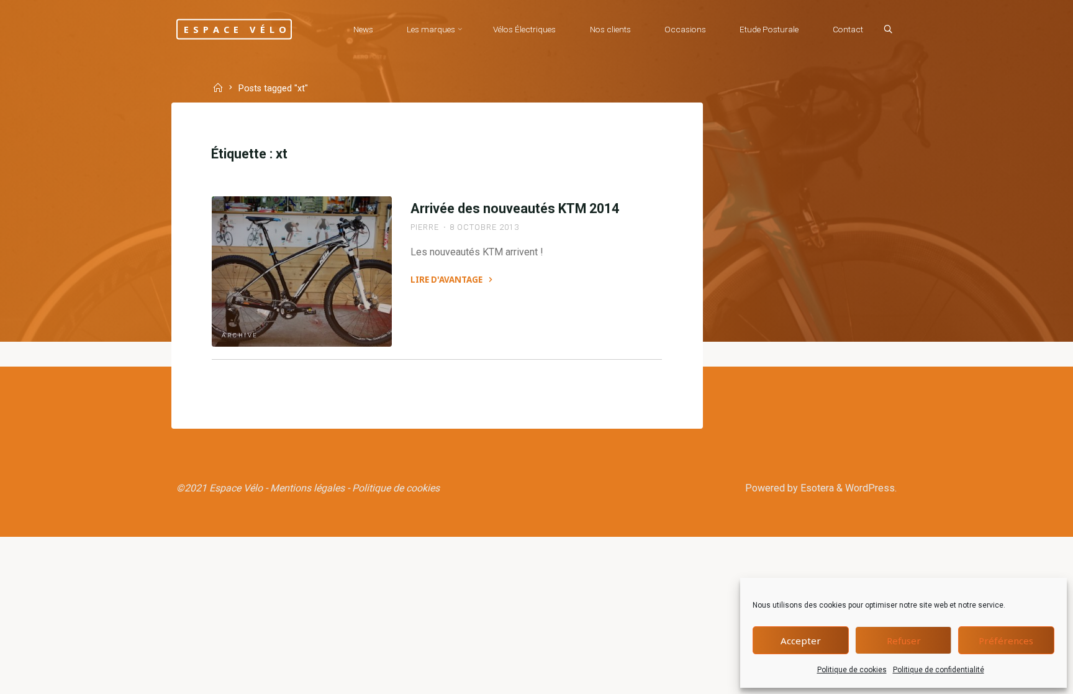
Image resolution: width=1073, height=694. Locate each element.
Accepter (801, 640)
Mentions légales (307, 488)
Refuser (904, 640)
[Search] (888, 30)
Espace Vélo (237, 29)
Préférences (1006, 640)
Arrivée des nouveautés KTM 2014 (514, 208)
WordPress (870, 488)
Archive (240, 335)
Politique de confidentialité (938, 669)
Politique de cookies (852, 669)
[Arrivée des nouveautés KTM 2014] (302, 271)
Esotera (816, 488)
